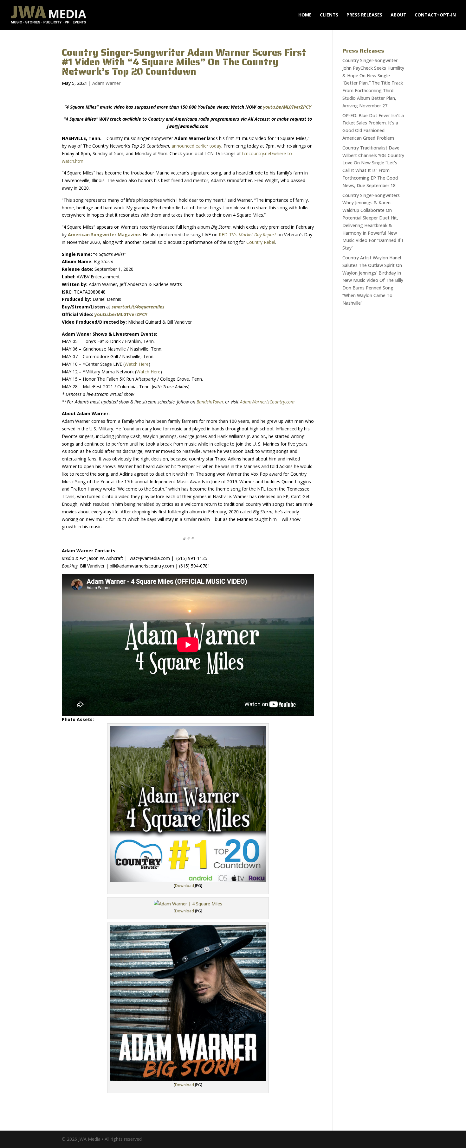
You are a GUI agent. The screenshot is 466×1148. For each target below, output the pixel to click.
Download (184, 885)
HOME (305, 15)
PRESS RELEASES (364, 15)
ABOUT (398, 15)
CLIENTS (329, 15)
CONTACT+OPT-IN (435, 15)
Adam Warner (106, 83)
